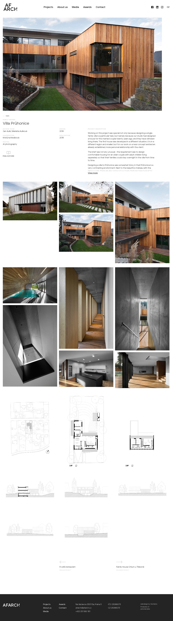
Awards (87, 7)
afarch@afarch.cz (83, 608)
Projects (48, 7)
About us (62, 7)
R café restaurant (67, 568)
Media (75, 7)
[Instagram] (161, 8)
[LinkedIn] (156, 8)
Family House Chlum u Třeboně (130, 568)
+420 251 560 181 (83, 612)
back (7, 116)
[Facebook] (151, 8)
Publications (8, 156)
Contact (100, 7)
